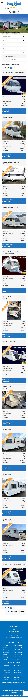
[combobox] (14, 40)
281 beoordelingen (18, 8)
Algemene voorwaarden (11, 690)
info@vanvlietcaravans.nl (15, 637)
